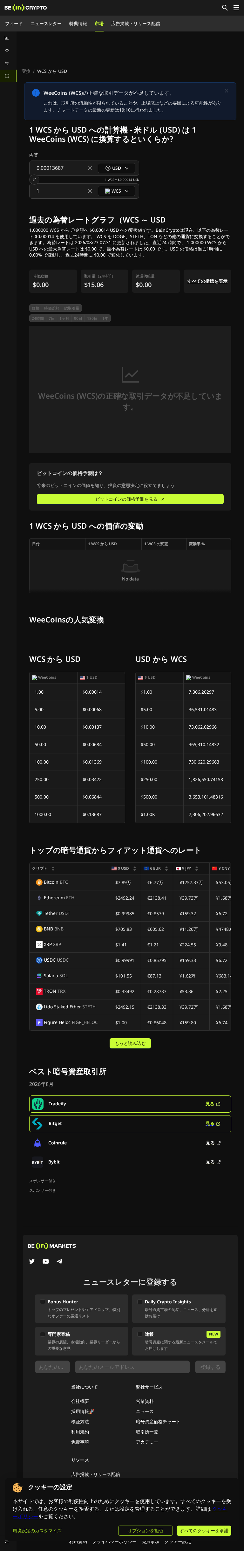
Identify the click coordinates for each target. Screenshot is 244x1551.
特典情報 (78, 23)
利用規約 (80, 1432)
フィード (14, 23)
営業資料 (145, 1401)
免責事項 (80, 1442)
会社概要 (80, 1401)
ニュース (145, 1411)
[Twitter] (32, 1262)
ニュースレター (46, 23)
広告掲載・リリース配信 (135, 23)
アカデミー (147, 1442)
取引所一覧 (147, 1432)
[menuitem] (8, 37)
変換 (26, 71)
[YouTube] (46, 1262)
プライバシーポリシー (114, 1541)
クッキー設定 (178, 1541)
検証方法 (80, 1421)
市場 (99, 23)
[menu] (8, 56)
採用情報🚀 (82, 1411)
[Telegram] (60, 1262)
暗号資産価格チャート (158, 1421)
